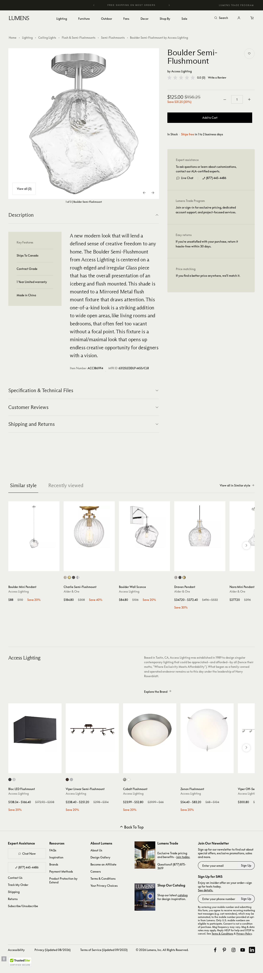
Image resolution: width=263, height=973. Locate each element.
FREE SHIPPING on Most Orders (131, 5)
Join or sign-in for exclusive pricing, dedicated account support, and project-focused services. (206, 210)
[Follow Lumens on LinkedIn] (252, 950)
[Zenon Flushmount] (207, 730)
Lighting (27, 37)
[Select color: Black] (9, 779)
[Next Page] (153, 193)
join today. (183, 857)
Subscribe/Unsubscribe (23, 906)
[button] (181, 77)
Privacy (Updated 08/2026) (52, 950)
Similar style (23, 485)
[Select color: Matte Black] (180, 577)
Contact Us (15, 877)
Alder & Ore (71, 591)
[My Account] (238, 18)
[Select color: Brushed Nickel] (65, 577)
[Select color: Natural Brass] (69, 577)
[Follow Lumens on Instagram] (233, 950)
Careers (95, 871)
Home (12, 37)
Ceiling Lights (47, 37)
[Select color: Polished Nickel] (77, 577)
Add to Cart (209, 118)
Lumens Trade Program (236, 5)
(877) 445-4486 (216, 178)
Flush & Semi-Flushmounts (78, 37)
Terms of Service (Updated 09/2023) (103, 950)
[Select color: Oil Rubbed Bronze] (73, 577)
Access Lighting (181, 71)
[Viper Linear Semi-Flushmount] (92, 730)
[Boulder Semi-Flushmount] (84, 123)
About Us (96, 850)
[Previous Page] (144, 193)
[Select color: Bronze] (67, 779)
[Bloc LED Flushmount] (35, 730)
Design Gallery (100, 857)
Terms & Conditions (103, 878)
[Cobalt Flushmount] (149, 730)
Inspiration (56, 857)
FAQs (52, 850)
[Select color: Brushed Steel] (71, 779)
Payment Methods (61, 871)
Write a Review (217, 77)
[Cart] (252, 18)
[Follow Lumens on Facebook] (215, 950)
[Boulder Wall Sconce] (144, 526)
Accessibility (16, 950)
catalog (183, 895)
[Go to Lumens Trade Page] (145, 855)
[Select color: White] (14, 779)
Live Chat (187, 178)
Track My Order (18, 885)
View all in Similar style (235, 485)
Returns (13, 899)
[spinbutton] (237, 99)
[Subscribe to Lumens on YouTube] (243, 950)
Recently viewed (65, 485)
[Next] (169, 5)
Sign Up (246, 865)
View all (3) (24, 188)
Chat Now (29, 853)
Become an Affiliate (103, 864)
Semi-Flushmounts (113, 37)
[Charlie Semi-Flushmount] (89, 526)
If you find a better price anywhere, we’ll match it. (208, 276)
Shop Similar (37, 567)
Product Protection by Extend (63, 880)
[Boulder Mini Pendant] (33, 526)
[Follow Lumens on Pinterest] (224, 950)
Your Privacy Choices (104, 885)
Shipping (14, 892)
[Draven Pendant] (199, 526)
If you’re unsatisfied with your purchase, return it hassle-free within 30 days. (207, 244)
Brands (53, 864)
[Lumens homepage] (19, 18)
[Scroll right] (246, 545)
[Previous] (94, 5)
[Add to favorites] (249, 53)
